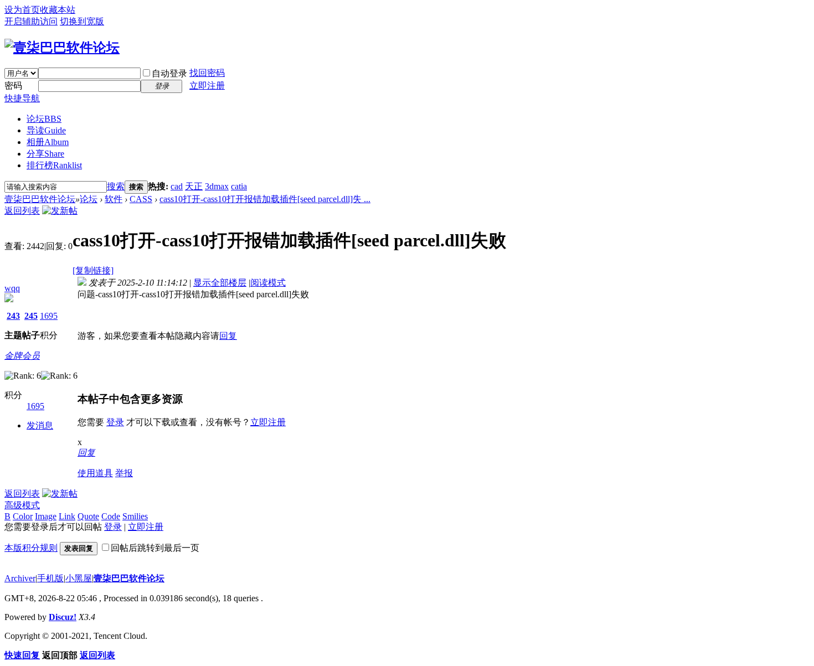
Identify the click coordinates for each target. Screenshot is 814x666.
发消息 (40, 425)
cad (177, 186)
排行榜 (54, 165)
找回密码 (207, 73)
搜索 (116, 186)
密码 (13, 85)
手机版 (50, 578)
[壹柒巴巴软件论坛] (62, 47)
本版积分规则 (31, 548)
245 (31, 316)
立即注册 (207, 85)
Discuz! (62, 617)
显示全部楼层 (219, 282)
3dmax (217, 186)
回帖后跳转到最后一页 (155, 548)
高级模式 (22, 505)
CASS (141, 199)
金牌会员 (22, 355)
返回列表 (22, 210)
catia (239, 186)
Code (110, 516)
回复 (228, 335)
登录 (115, 422)
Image (45, 516)
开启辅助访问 (31, 21)
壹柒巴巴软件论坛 (39, 199)
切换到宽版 (82, 21)
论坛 (44, 118)
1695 (49, 316)
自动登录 (169, 73)
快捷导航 (22, 98)
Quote (88, 516)
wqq (12, 288)
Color (23, 516)
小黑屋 (78, 578)
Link (67, 516)
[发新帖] (60, 210)
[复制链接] (93, 270)
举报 (124, 473)
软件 (113, 199)
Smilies (135, 516)
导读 (46, 130)
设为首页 (22, 9)
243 (13, 316)
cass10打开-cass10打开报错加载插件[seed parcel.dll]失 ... (264, 199)
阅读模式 (268, 282)
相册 (48, 142)
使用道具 (95, 473)
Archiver (19, 578)
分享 (45, 153)
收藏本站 (57, 9)
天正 (194, 186)
